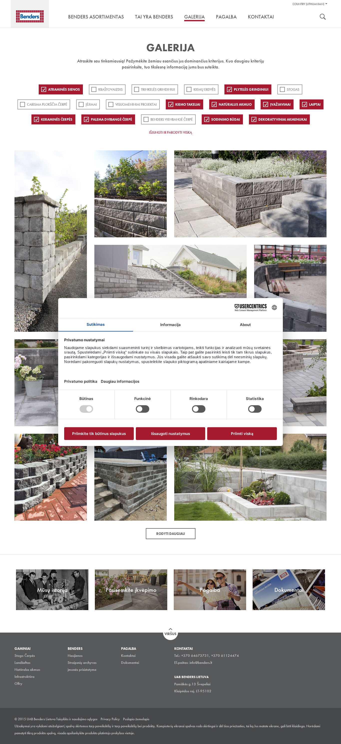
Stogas (293, 89)
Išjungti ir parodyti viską (170, 132)
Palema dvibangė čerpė (111, 119)
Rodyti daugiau (170, 533)
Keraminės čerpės (56, 119)
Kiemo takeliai (187, 104)
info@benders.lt (200, 662)
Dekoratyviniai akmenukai (282, 119)
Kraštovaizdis (110, 89)
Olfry (18, 683)
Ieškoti (322, 17)
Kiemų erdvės (204, 89)
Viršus (170, 634)
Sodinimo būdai (225, 119)
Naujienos (75, 655)
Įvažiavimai (280, 104)
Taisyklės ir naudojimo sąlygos (76, 719)
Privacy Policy (110, 719)
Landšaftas (22, 662)
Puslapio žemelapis (136, 719)
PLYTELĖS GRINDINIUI (251, 89)
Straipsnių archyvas (82, 662)
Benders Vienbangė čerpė (172, 119)
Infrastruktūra (24, 676)
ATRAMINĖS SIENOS (64, 89)
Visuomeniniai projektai (136, 104)
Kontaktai (128, 655)
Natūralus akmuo (235, 104)
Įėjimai (91, 104)
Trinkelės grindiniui (158, 89)
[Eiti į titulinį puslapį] (30, 16)
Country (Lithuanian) (308, 4)
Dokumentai (130, 662)
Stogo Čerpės (24, 655)
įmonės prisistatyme (82, 669)
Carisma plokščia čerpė (47, 104)
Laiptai (315, 104)
